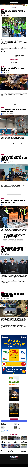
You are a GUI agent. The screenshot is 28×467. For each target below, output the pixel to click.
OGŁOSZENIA (8, 461)
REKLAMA (20, 461)
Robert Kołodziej (6, 72)
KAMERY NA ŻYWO (12, 461)
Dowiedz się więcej (15, 2)
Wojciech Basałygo (6, 15)
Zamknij (11, 2)
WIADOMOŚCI (16, 461)
